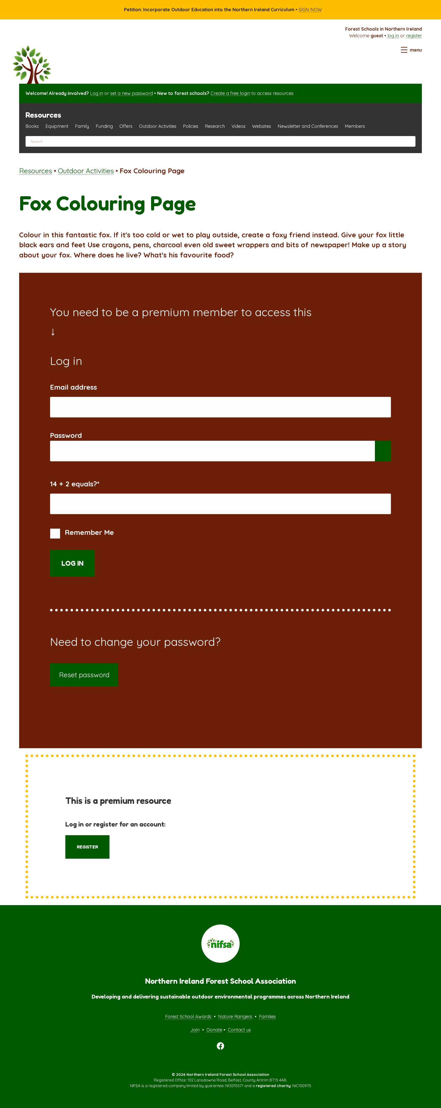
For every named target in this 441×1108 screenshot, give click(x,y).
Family (82, 126)
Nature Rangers (235, 1016)
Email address (73, 387)
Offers (125, 126)
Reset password (84, 674)
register (414, 36)
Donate (214, 1030)
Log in (96, 93)
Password (66, 435)
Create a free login (230, 93)
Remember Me (88, 532)
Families (267, 1016)
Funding (104, 126)
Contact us (239, 1030)
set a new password (131, 93)
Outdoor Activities (157, 126)
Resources (35, 170)
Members (355, 126)
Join (195, 1030)
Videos (238, 126)
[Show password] (383, 451)
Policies (190, 126)
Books (32, 126)
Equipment (56, 126)
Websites (261, 126)
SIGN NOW (310, 10)
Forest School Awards (188, 1016)
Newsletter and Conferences (308, 126)
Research (215, 126)
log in (393, 36)
